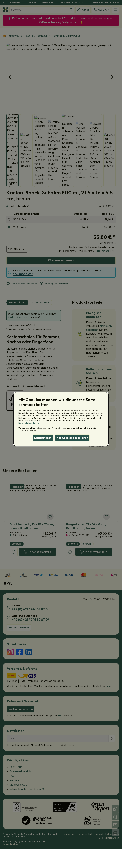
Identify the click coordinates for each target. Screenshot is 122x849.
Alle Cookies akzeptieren (72, 437)
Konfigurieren (42, 437)
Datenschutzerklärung (28, 423)
